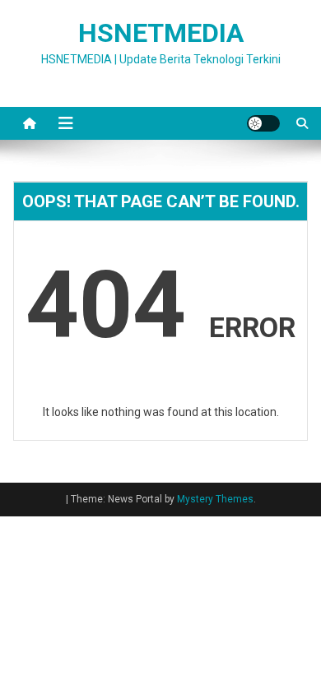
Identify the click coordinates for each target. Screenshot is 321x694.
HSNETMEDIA (161, 33)
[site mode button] (263, 123)
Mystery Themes (215, 499)
